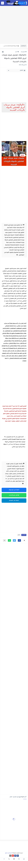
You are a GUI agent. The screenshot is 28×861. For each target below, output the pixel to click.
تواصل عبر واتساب (14, 495)
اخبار (16, 51)
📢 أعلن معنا (22, 3)
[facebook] (18, 856)
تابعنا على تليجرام (14, 500)
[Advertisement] (14, 29)
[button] (19, 540)
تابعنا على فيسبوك (14, 490)
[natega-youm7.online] (10, 856)
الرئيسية (23, 51)
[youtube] (13, 856)
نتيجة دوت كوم (8, 853)
